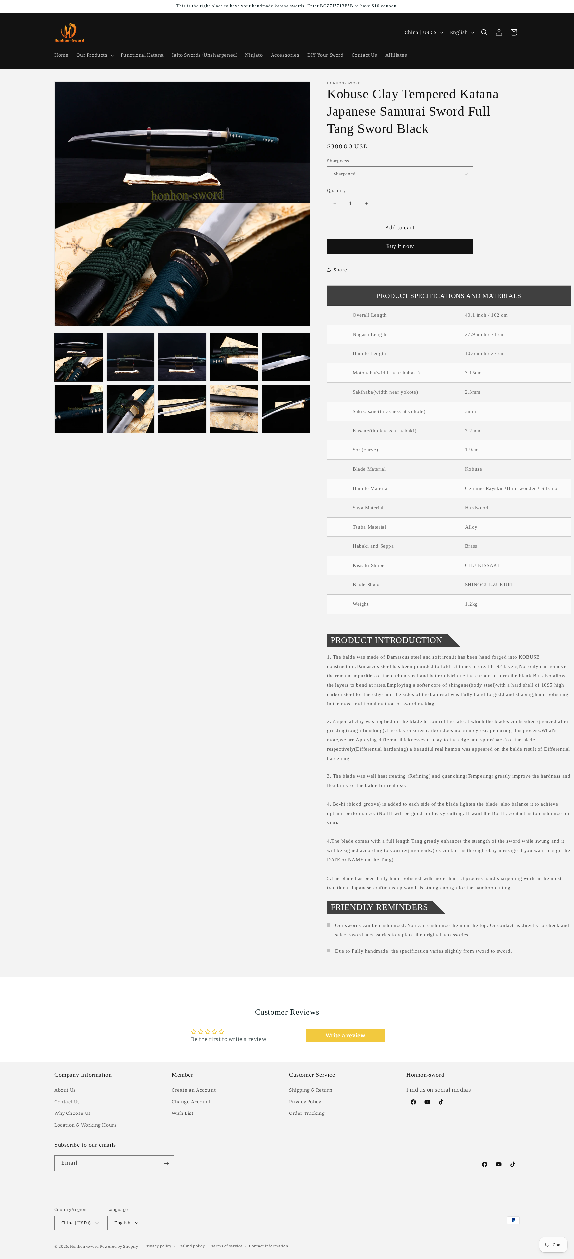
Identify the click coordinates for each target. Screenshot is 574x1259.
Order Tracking (307, 1113)
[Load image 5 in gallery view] (286, 357)
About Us (65, 1090)
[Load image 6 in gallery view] (78, 409)
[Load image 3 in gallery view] (182, 357)
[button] (94, 55)
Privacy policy (158, 1246)
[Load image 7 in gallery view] (130, 409)
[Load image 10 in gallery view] (286, 409)
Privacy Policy (305, 1102)
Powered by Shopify (119, 1246)
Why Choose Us (72, 1113)
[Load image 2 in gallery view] (130, 357)
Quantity (336, 190)
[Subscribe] (166, 1163)
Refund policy (191, 1246)
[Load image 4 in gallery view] (234, 357)
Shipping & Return (310, 1090)
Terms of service (226, 1246)
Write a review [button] (345, 1035)
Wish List (182, 1113)
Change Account (191, 1102)
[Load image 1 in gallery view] (78, 357)
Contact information (268, 1246)
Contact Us (67, 1102)
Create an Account (194, 1090)
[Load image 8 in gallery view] (182, 409)
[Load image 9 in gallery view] (234, 409)
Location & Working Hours (85, 1125)
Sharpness (338, 160)
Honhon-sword (84, 1246)
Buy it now (400, 246)
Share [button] (340, 270)
